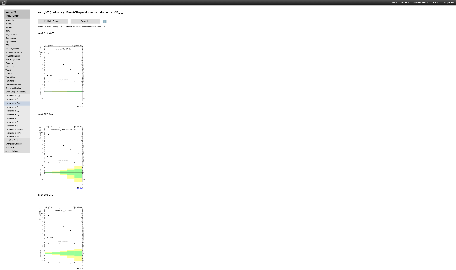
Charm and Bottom (13, 88)
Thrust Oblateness (13, 84)
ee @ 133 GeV (45, 195)
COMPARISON (419, 3)
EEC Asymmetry (12, 49)
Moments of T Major (15, 129)
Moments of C (12, 107)
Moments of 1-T (13, 126)
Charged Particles (13, 144)
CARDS (435, 3)
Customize (85, 21)
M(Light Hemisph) (12, 56)
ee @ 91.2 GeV (46, 33)
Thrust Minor (10, 81)
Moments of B (13, 95)
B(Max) (8, 27)
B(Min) (8, 31)
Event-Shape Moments (15, 92)
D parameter (10, 42)
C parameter (10, 38)
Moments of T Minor (15, 133)
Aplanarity (9, 20)
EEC (7, 45)
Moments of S (12, 122)
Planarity (9, 63)
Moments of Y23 (13, 136)
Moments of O (12, 119)
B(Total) (8, 24)
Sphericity (9, 67)
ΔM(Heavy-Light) (12, 59)
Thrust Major (10, 77)
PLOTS (404, 3)
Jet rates (9, 148)
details (80, 107)
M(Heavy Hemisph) (13, 52)
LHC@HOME (448, 3)
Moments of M (13, 111)
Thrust (8, 70)
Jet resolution (11, 151)
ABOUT (393, 3)
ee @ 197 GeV (45, 114)
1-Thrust (8, 74)
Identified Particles (13, 140)
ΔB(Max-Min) (11, 35)
